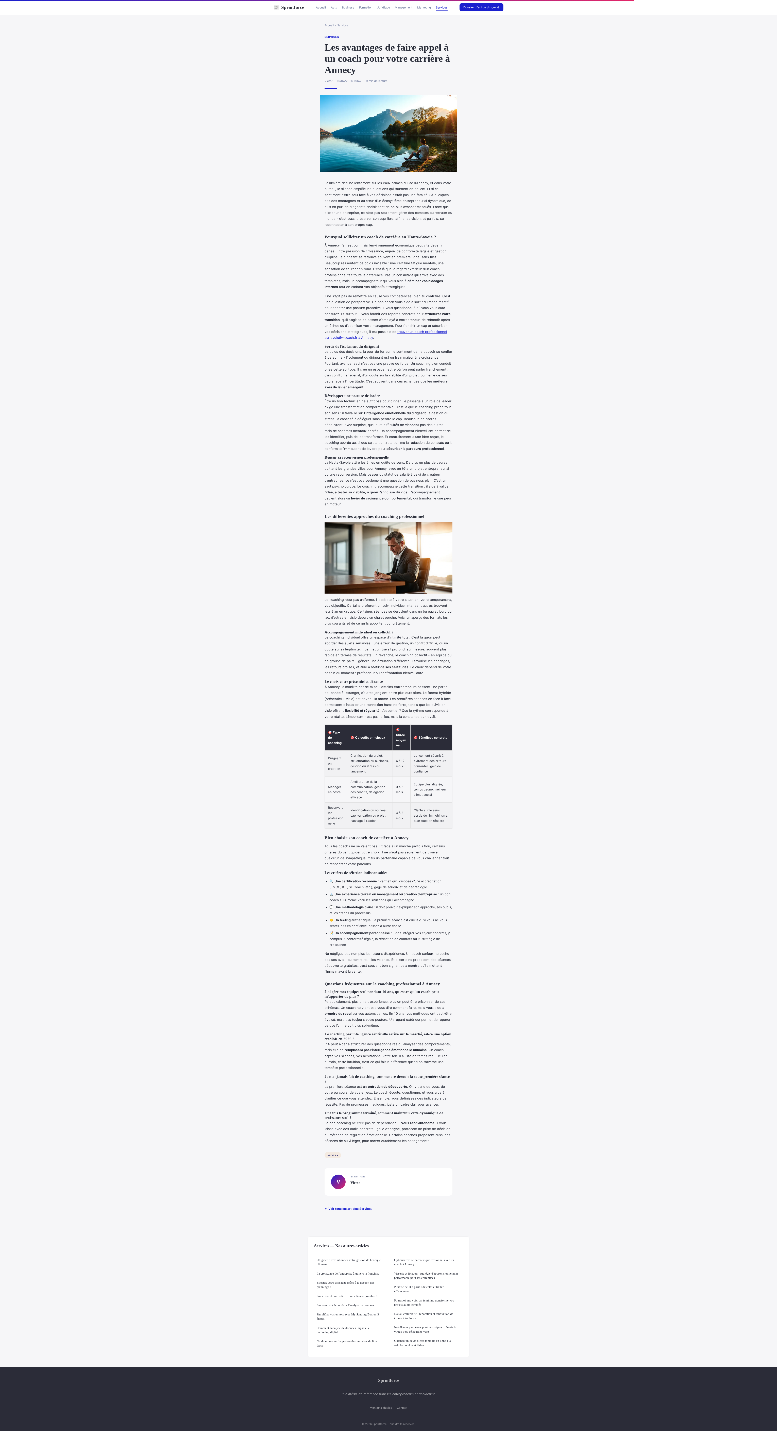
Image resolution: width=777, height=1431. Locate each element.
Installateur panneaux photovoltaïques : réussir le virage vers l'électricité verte (425, 1329)
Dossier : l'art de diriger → (481, 7)
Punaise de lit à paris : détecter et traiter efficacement (419, 1289)
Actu (334, 7)
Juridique (383, 7)
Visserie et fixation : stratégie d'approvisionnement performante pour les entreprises (426, 1275)
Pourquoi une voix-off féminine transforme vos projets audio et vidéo (424, 1302)
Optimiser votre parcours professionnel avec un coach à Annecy (424, 1262)
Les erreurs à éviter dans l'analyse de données (345, 1305)
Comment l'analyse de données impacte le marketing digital (343, 1330)
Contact (402, 1407)
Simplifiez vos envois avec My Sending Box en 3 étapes (348, 1316)
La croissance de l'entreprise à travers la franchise (348, 1273)
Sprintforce (289, 7)
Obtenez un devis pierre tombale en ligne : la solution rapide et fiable (422, 1343)
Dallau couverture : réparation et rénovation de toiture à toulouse (423, 1316)
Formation (365, 7)
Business (348, 7)
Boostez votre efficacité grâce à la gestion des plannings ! (345, 1285)
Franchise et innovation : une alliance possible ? (347, 1296)
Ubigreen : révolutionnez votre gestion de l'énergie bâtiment (349, 1262)
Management (403, 7)
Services (442, 7)
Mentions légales (381, 1407)
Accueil (321, 7)
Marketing (424, 7)
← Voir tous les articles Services (348, 1209)
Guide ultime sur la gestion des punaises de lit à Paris (347, 1343)
